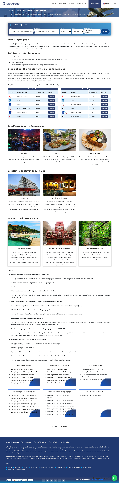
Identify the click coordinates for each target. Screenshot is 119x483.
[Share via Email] (66, 426)
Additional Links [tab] (65, 442)
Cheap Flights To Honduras (49, 14)
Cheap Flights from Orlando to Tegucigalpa (24, 409)
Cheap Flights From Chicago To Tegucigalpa (24, 412)
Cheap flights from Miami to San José (58, 380)
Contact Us (81, 4)
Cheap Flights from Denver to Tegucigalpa (24, 404)
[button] (114, 478)
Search (105, 31)
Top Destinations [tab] (26, 442)
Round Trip (15, 25)
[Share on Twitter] (61, 426)
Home (54, 4)
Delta (19, 116)
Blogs (71, 4)
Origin (10, 28)
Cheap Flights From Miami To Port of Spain (60, 372)
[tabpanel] (58, 458)
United (19, 104)
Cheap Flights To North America (32, 14)
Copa (18, 100)
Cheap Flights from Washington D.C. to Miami (25, 372)
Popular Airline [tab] (53, 442)
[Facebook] (43, 480)
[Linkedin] (59, 480)
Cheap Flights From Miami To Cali (57, 369)
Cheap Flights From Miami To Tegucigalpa (24, 398)
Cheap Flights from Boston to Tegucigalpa (24, 395)
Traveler (88, 31)
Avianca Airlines (22, 96)
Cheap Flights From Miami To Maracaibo (59, 377)
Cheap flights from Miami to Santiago (58, 383)
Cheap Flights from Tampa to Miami (22, 369)
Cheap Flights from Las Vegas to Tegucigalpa (25, 406)
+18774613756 (94, 4)
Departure (62, 28)
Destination (37, 28)
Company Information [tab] (12, 442)
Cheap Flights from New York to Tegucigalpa (25, 401)
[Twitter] (47, 480)
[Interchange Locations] (34, 31)
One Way (25, 25)
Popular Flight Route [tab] (40, 442)
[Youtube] (63, 480)
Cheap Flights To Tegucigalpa (66, 14)
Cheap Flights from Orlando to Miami (22, 375)
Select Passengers (88, 28)
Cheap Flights (18, 14)
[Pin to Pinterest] (64, 426)
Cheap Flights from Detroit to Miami (22, 377)
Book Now (51, 96)
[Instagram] (51, 480)
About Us (62, 4)
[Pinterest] (55, 480)
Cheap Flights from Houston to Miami (22, 383)
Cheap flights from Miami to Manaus (58, 375)
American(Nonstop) (23, 108)
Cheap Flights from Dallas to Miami (22, 380)
